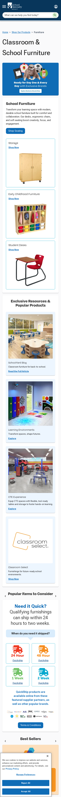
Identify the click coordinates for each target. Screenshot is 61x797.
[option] (30, 596)
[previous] (5, 596)
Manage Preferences (25, 774)
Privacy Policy (12, 769)
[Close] (47, 756)
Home (5, 32)
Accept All (25, 791)
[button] (56, 7)
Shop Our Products (21, 32)
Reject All (25, 783)
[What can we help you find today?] (54, 15)
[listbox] (30, 596)
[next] (56, 596)
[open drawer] (4, 6)
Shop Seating (15, 131)
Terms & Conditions (30, 725)
